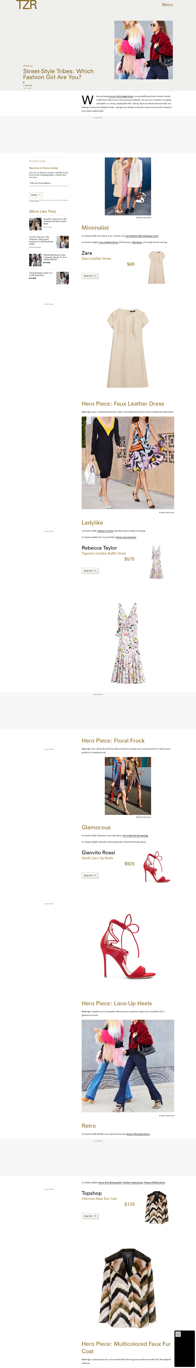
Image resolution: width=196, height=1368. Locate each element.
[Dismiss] (192, 1332)
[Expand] (177, 1332)
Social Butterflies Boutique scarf (142, 235)
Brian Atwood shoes (126, 537)
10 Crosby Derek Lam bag (135, 835)
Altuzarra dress (105, 530)
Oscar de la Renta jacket (110, 1182)
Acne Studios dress (108, 242)
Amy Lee (28, 85)
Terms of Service (63, 200)
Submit (34, 195)
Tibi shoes (137, 242)
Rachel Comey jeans (133, 1182)
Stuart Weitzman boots (138, 1134)
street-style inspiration (121, 96)
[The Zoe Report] (26, 4)
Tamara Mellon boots (154, 1182)
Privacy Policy (35, 201)
